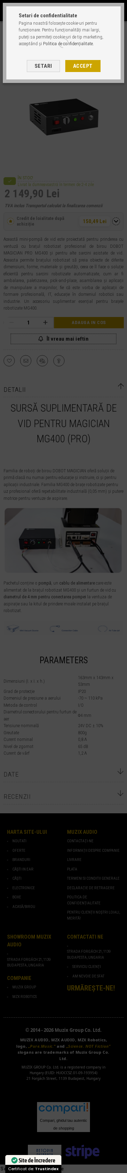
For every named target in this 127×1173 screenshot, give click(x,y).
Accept (83, 66)
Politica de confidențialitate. (68, 43)
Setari (43, 66)
